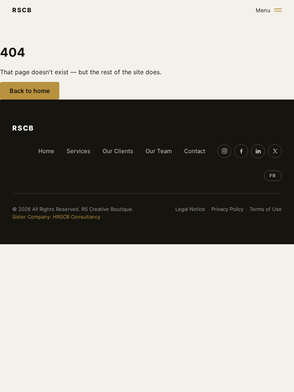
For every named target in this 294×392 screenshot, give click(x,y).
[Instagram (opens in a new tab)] (224, 151)
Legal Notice (190, 209)
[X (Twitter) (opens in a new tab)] (275, 151)
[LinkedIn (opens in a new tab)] (258, 151)
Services (78, 151)
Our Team (158, 151)
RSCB (22, 10)
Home (46, 151)
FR (273, 175)
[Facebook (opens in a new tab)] (241, 151)
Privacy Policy (227, 209)
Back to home (30, 91)
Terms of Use (266, 209)
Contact (194, 151)
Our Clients (118, 151)
